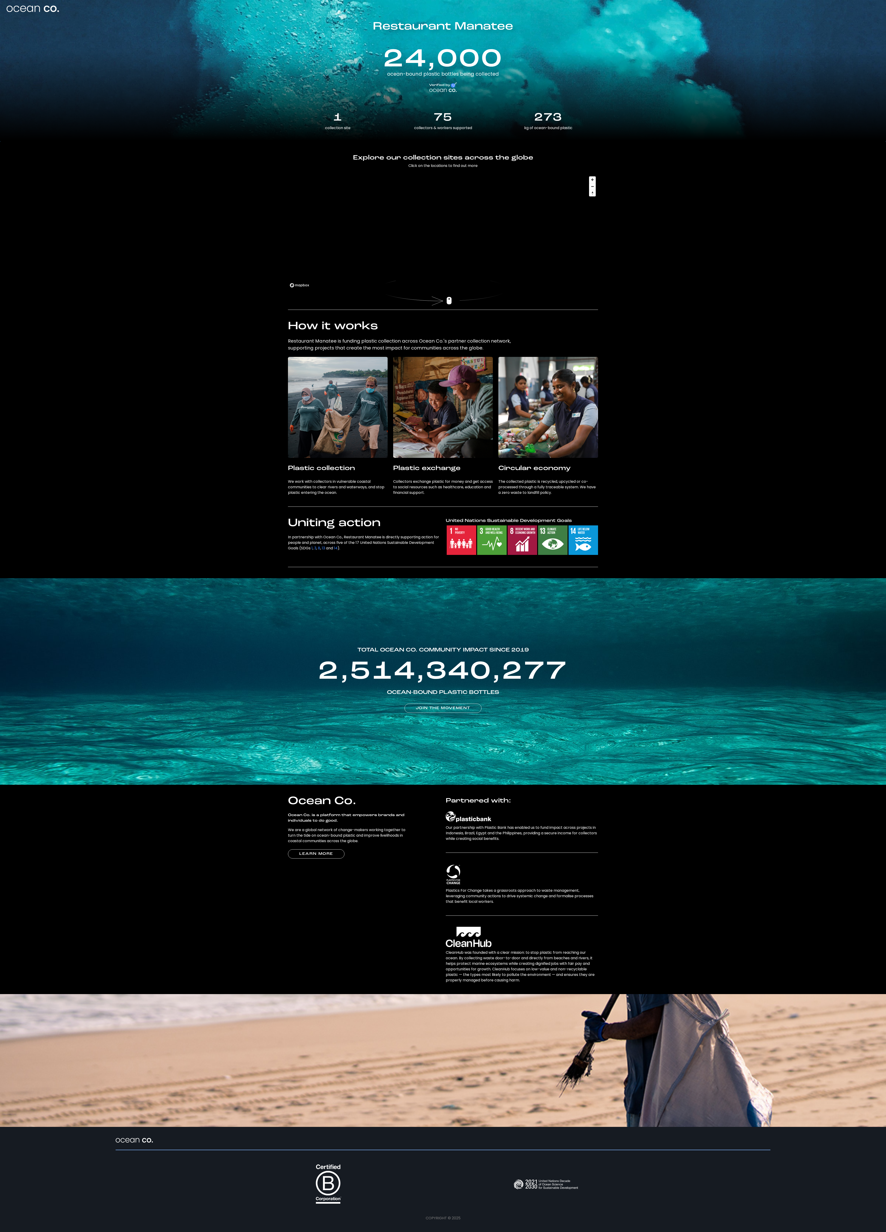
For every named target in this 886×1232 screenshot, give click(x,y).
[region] (443, 231)
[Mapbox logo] (299, 285)
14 (336, 548)
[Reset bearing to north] (592, 193)
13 (323, 548)
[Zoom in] (592, 179)
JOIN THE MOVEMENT (443, 708)
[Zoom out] (592, 186)
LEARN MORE (316, 854)
